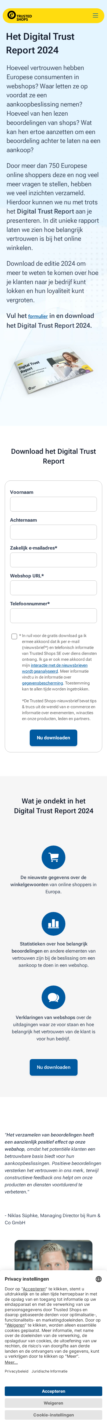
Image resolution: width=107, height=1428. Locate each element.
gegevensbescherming (42, 683)
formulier (38, 316)
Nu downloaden (53, 1067)
